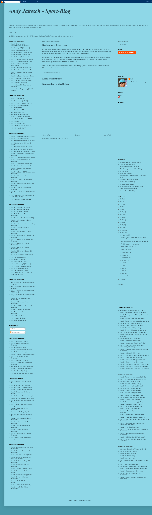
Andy (132, 79)
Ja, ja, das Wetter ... (127, 249)
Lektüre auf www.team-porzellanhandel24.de (134, 241)
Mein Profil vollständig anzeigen (137, 82)
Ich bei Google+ (124, 171)
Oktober (124, 255)
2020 (121, 207)
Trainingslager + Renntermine (130, 244)
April (123, 270)
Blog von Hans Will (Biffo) (127, 191)
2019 (121, 209)
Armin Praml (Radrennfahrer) (128, 188)
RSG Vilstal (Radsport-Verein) (129, 179)
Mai (123, 268)
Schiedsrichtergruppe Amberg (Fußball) (131, 186)
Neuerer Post (47, 135)
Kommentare (15, 332)
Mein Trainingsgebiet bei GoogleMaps (131, 169)
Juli (123, 263)
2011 (121, 230)
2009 (121, 279)
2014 (121, 222)
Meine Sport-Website (126, 173)
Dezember (125, 235)
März (123, 273)
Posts (13, 329)
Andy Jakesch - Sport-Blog (40, 11)
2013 (121, 225)
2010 (121, 233)
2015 (121, 220)
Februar (124, 276)
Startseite (77, 135)
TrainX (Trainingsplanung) (128, 182)
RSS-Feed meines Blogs (127, 164)
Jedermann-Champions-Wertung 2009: (131, 449)
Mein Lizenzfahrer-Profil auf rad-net (130, 162)
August (124, 260)
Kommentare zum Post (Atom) (59, 138)
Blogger (88, 500)
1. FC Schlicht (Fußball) (127, 184)
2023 (121, 199)
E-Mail (120, 95)
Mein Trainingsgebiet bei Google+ (130, 166)
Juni (123, 265)
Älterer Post (107, 135)
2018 (121, 212)
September (125, 257)
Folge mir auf (125, 52)
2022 (121, 201)
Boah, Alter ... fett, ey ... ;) (54, 45)
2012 (121, 227)
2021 (121, 204)
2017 (121, 214)
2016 (121, 217)
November (125, 252)
